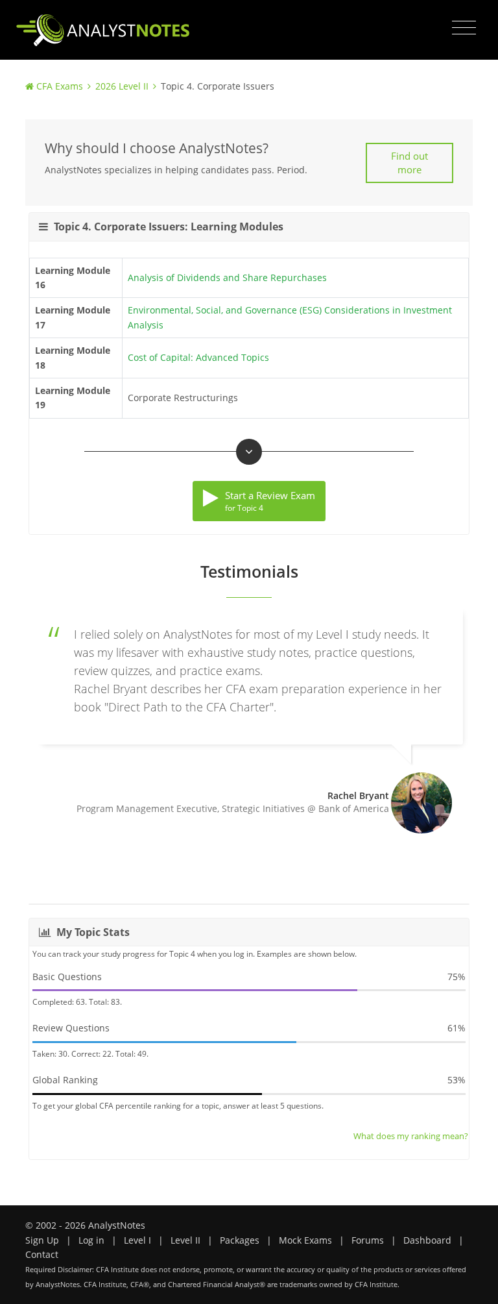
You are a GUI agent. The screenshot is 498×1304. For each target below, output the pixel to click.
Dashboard (427, 1240)
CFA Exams (59, 86)
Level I (137, 1240)
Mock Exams (305, 1240)
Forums (367, 1240)
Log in (91, 1240)
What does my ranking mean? (410, 1136)
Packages (239, 1240)
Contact (41, 1254)
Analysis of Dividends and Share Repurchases (227, 277)
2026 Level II (121, 86)
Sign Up (42, 1240)
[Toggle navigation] (463, 27)
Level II (185, 1240)
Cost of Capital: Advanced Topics (198, 357)
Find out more (409, 162)
